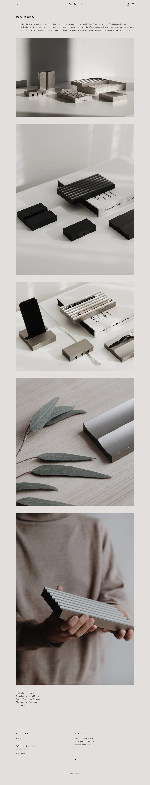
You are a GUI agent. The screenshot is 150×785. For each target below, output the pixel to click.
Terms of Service (22, 750)
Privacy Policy (21, 753)
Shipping (19, 742)
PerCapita (77, 773)
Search (18, 738)
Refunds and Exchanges (25, 746)
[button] (18, 4)
